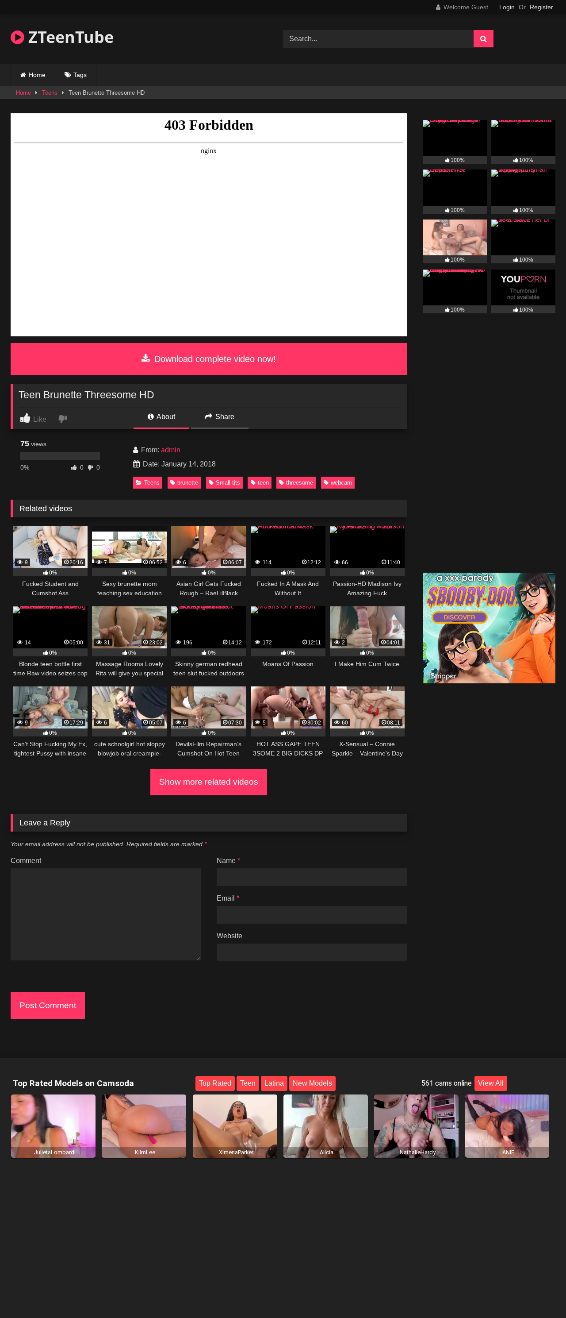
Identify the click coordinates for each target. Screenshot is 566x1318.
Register (541, 7)
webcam (341, 482)
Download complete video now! (214, 359)
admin (170, 450)
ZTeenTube (69, 37)
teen (263, 482)
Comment (26, 860)
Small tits (228, 482)
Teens (49, 92)
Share (224, 416)
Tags (80, 74)
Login (507, 7)
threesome (299, 482)
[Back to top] (538, 1291)
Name (228, 860)
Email (228, 898)
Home (37, 74)
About (165, 416)
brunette (187, 482)
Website (229, 936)
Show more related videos (208, 781)
